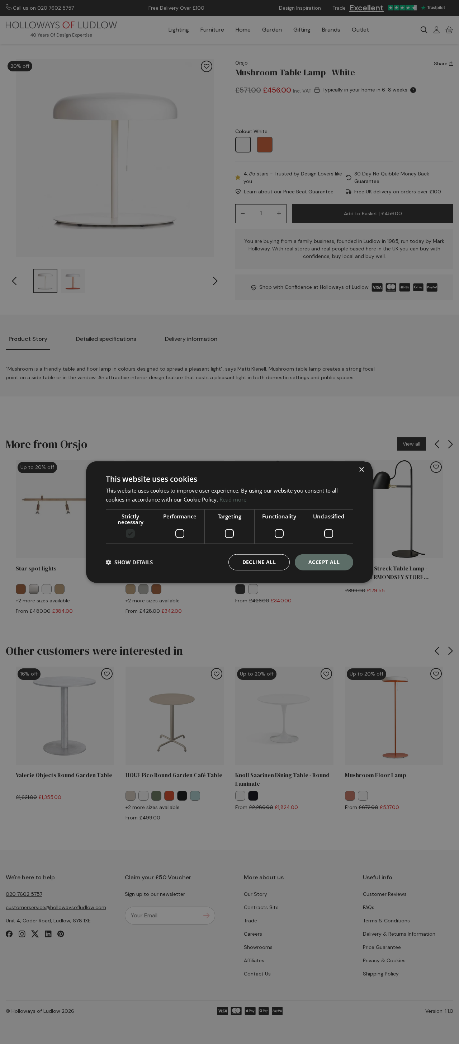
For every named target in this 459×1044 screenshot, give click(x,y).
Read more (232, 499)
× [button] (361, 469)
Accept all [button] (324, 562)
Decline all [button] (259, 562)
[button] (129, 562)
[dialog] (229, 522)
